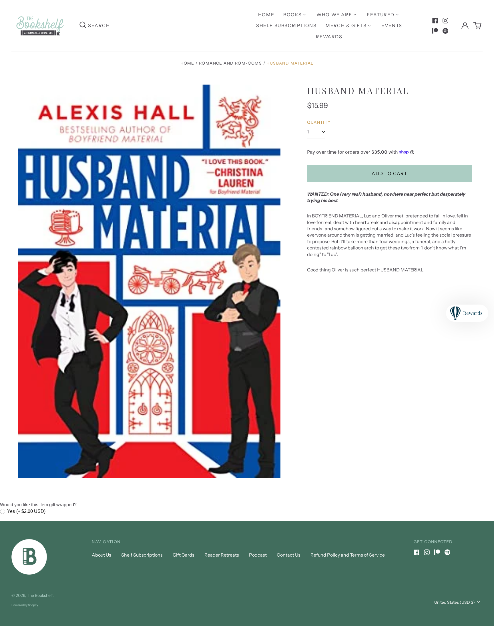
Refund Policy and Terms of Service (347, 555)
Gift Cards (183, 555)
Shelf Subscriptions (286, 25)
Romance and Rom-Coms (230, 63)
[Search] (83, 25)
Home (266, 14)
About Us (101, 555)
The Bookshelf (40, 595)
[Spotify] (445, 31)
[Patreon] (435, 31)
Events (391, 25)
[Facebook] (435, 20)
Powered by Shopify (24, 605)
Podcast (258, 555)
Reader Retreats (221, 555)
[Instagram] (445, 20)
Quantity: (319, 122)
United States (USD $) (455, 602)
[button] (477, 26)
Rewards (329, 36)
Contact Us (288, 555)
